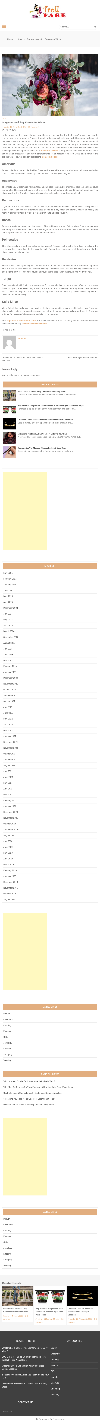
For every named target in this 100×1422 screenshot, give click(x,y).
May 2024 (8, 619)
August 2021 (9, 765)
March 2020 (8, 864)
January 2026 (9, 584)
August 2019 (9, 899)
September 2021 (10, 759)
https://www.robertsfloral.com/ (21, 320)
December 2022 (10, 678)
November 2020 (10, 818)
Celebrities (8, 1019)
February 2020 (10, 870)
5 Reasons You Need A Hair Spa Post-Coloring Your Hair (42, 434)
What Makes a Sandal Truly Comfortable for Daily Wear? (42, 391)
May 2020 (8, 853)
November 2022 (10, 684)
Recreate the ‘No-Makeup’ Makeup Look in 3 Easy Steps (42, 448)
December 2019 (10, 882)
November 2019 (10, 888)
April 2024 (8, 625)
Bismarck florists (50, 157)
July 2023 (7, 649)
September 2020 (10, 829)
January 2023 (9, 672)
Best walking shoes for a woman (83, 357)
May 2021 (8, 783)
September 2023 (10, 637)
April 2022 (8, 724)
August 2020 (9, 835)
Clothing (7, 1025)
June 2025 (8, 590)
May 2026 (8, 573)
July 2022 (7, 707)
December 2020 (10, 812)
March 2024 (8, 631)
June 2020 (8, 847)
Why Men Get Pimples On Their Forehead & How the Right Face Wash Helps (51, 406)
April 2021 (8, 789)
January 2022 (9, 736)
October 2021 (9, 754)
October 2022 (9, 689)
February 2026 (10, 579)
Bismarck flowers (49, 150)
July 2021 (7, 771)
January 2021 (9, 806)
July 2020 (7, 841)
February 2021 (10, 800)
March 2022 (8, 730)
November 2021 (10, 748)
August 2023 (9, 643)
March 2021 (8, 794)
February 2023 (10, 666)
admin (6, 127)
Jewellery (7, 1043)
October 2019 (9, 893)
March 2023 (8, 660)
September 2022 (10, 695)
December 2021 (10, 742)
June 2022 (8, 713)
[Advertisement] (25, 511)
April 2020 (8, 859)
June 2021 (8, 777)
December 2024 (10, 608)
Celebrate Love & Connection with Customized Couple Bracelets (45, 420)
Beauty (6, 1013)
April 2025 (8, 602)
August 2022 (9, 701)
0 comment (35, 127)
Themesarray (59, 1419)
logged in (18, 375)
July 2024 (7, 614)
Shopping (7, 1054)
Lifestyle (7, 1048)
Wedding (7, 1060)
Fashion (7, 1031)
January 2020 (9, 876)
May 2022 (8, 719)
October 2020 (9, 824)
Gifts (4, 119)
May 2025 (8, 596)
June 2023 (8, 654)
